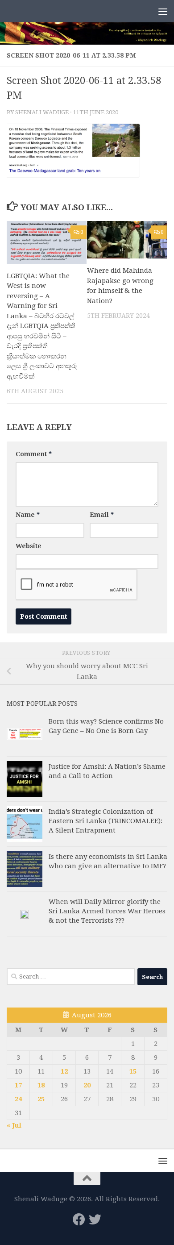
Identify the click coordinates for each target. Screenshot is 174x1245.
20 (87, 1085)
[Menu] (163, 11)
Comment (34, 454)
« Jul (14, 1125)
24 (18, 1099)
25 (41, 1099)
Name (28, 514)
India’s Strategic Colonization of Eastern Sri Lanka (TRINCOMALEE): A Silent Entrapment (105, 821)
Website (28, 546)
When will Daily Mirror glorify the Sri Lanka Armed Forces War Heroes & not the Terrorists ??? (107, 911)
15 (133, 1071)
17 (18, 1085)
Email (102, 514)
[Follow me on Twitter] (95, 1219)
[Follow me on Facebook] (79, 1219)
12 (64, 1071)
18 (41, 1085)
